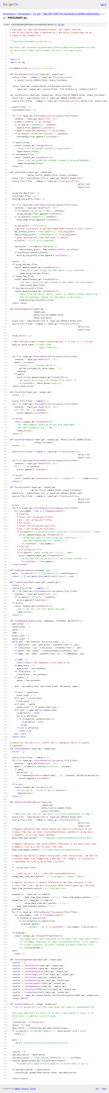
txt (97, 1088)
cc (4, 17)
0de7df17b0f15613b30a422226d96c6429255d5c (71, 13)
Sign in (103, 4)
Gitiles (17, 1088)
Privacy (25, 1088)
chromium (9, 13)
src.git (37, 13)
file (61, 24)
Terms (33, 1088)
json (104, 1088)
